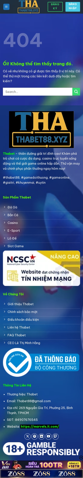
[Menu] (6, 7)
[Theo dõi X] (27, 436)
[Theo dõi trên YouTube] (48, 436)
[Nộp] (76, 91)
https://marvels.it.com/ (40, 426)
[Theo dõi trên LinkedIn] (41, 436)
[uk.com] (29, 7)
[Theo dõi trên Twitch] (55, 436)
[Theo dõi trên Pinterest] (34, 436)
